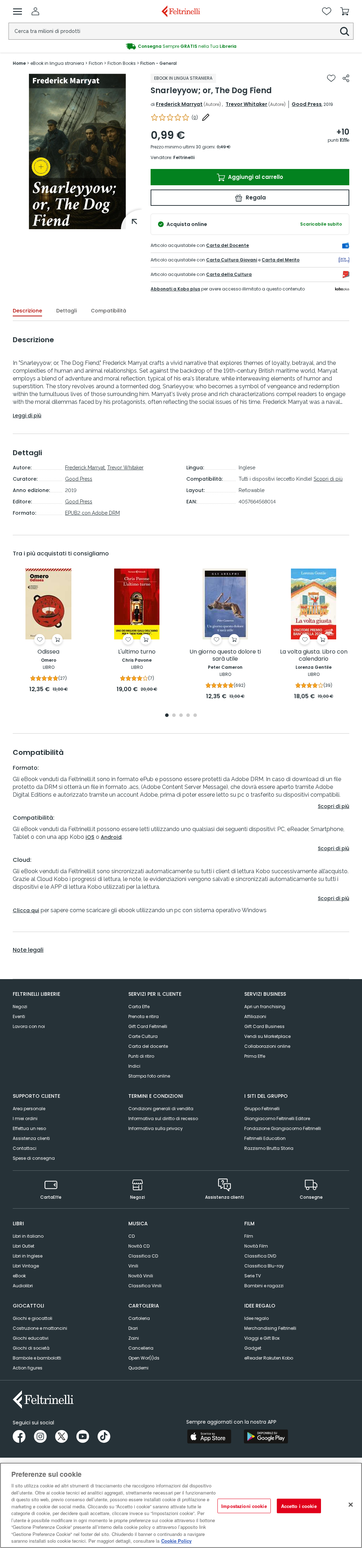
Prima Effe (254, 1056)
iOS (90, 837)
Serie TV (252, 1276)
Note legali (28, 950)
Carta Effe (139, 1007)
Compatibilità (108, 310)
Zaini (133, 1338)
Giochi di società (31, 1348)
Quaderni (138, 1368)
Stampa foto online (149, 1076)
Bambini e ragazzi (264, 1286)
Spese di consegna (34, 1158)
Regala (255, 197)
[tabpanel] (48, 631)
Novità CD (139, 1246)
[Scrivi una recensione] (206, 117)
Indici (134, 1066)
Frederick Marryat (179, 104)
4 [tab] (188, 715)
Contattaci (24, 1148)
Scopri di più (328, 479)
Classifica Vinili (145, 1286)
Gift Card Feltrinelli (147, 1026)
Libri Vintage (26, 1266)
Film (248, 1236)
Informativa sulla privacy (155, 1128)
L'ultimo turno (137, 652)
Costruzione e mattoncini (40, 1328)
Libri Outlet (23, 1246)
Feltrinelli (183, 157)
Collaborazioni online (267, 1046)
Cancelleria (140, 1348)
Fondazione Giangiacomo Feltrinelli (282, 1128)
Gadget (252, 1348)
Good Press (307, 104)
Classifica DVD (260, 1256)
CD (131, 1236)
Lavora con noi (29, 1026)
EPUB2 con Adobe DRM (92, 513)
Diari (133, 1328)
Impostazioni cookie (244, 1505)
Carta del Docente (227, 245)
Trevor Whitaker (246, 104)
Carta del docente (148, 1046)
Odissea (48, 652)
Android (111, 837)
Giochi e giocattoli (32, 1318)
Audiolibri (23, 1286)
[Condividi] (346, 78)
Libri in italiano (28, 1236)
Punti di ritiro (141, 1056)
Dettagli (66, 310)
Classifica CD (143, 1256)
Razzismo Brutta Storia (268, 1148)
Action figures (27, 1368)
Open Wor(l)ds (143, 1358)
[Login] (35, 11)
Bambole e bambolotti (37, 1358)
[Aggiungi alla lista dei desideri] (331, 78)
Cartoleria (139, 1318)
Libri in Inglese (27, 1256)
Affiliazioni (255, 1016)
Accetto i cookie (299, 1505)
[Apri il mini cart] (344, 11)
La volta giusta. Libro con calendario (314, 655)
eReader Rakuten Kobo (268, 1358)
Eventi (19, 1016)
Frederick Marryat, (85, 467)
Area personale (29, 1109)
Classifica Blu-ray (264, 1266)
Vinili (133, 1266)
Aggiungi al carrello (255, 177)
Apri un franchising (264, 1007)
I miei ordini (25, 1118)
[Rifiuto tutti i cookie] (350, 1504)
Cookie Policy (176, 1540)
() (195, 117)
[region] (181, 1505)
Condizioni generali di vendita (160, 1109)
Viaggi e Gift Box (262, 1338)
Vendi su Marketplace (267, 1036)
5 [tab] (195, 715)
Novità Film (256, 1246)
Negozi (20, 1007)
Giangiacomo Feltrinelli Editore (277, 1118)
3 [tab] (181, 715)
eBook (19, 1276)
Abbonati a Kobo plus (175, 289)
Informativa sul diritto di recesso (163, 1118)
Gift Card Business (264, 1026)
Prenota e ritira (143, 1016)
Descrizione (27, 310)
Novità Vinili (140, 1276)
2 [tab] (174, 715)
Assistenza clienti (31, 1138)
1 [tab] (167, 715)
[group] (181, 46)
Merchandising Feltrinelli (270, 1328)
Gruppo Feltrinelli (262, 1109)
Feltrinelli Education (265, 1138)
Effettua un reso (29, 1128)
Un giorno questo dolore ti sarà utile (225, 655)
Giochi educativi (30, 1338)
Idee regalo (256, 1318)
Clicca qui (26, 910)
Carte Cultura (143, 1036)
